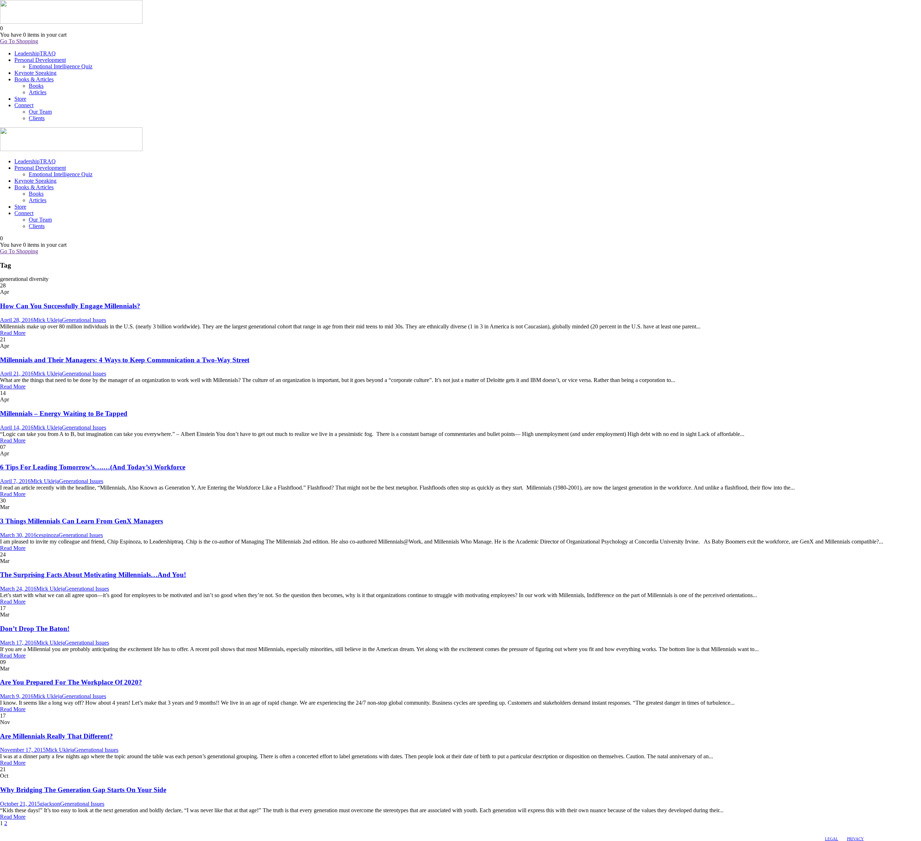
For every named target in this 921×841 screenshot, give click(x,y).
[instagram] (22, 830)
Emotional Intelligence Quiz (60, 66)
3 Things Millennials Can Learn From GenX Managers (81, 521)
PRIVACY (855, 839)
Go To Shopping (19, 41)
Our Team (40, 112)
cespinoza (47, 535)
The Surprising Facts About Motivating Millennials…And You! (93, 574)
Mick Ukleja (47, 320)
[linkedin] (9, 830)
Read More (13, 333)
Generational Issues (84, 320)
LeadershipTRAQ (35, 53)
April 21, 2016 (16, 374)
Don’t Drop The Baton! (34, 628)
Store (20, 99)
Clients (37, 118)
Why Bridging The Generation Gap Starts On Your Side (83, 790)
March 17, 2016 (18, 643)
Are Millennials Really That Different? (56, 736)
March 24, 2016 (18, 589)
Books (36, 86)
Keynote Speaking (35, 73)
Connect (23, 105)
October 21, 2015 (20, 804)
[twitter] (16, 830)
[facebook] (3, 830)
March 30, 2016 (18, 535)
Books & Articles (34, 79)
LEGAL (831, 839)
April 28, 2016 (16, 320)
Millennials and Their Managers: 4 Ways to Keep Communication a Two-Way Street (124, 360)
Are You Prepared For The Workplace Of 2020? (71, 682)
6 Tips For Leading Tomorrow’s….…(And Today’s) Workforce (92, 467)
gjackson (50, 804)
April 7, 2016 (15, 481)
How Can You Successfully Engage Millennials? (70, 306)
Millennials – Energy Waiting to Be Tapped (63, 413)
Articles (37, 92)
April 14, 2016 (16, 427)
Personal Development (40, 60)
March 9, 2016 (16, 696)
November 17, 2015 (23, 750)
